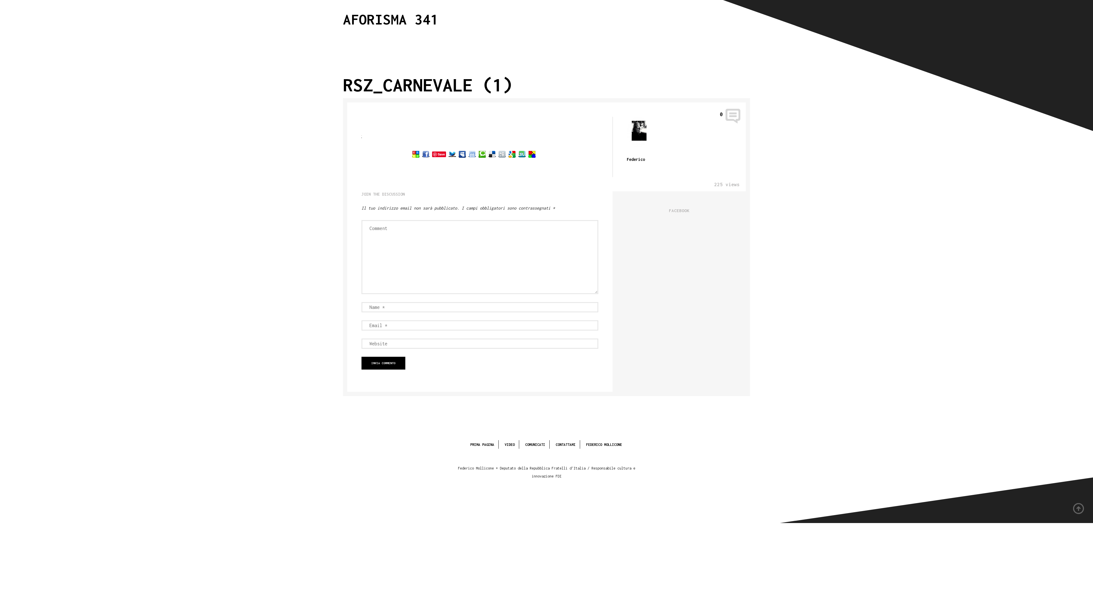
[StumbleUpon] (522, 154)
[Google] (512, 154)
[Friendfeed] (472, 154)
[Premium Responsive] (532, 154)
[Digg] (502, 154)
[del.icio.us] (492, 154)
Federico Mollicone (604, 444)
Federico (636, 159)
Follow (743, 18)
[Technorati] (482, 154)
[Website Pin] (416, 154)
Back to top (1078, 508)
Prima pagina (482, 444)
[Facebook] (426, 154)
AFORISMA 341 (391, 19)
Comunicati (535, 444)
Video (510, 444)
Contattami (566, 444)
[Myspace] (462, 154)
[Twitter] (452, 154)
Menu (715, 18)
